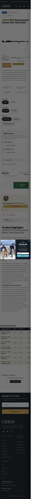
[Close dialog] (29, 241)
